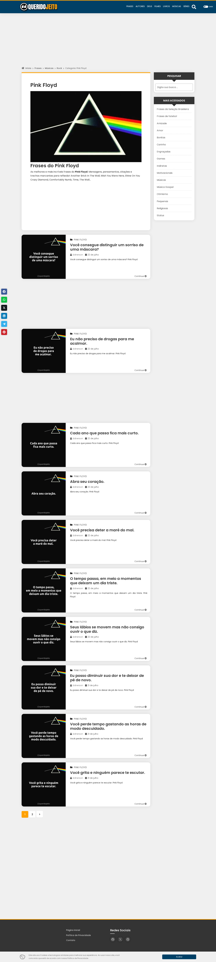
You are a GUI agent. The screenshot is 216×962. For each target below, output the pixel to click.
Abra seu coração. (87, 481)
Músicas (49, 68)
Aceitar (179, 957)
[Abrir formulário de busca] (194, 7)
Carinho (161, 144)
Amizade (162, 123)
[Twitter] (4, 308)
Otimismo (162, 194)
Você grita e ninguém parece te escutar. (107, 772)
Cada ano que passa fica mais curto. (104, 433)
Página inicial (73, 930)
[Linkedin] (4, 316)
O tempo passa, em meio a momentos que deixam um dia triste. (105, 581)
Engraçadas (163, 151)
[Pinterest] (4, 332)
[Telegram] (4, 324)
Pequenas (162, 201)
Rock (59, 68)
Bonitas (161, 137)
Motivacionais (165, 173)
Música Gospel (165, 187)
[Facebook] (4, 292)
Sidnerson (78, 254)
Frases (38, 68)
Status (160, 215)
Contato (70, 940)
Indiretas (162, 166)
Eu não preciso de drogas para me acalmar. (102, 341)
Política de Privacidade (78, 935)
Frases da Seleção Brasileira (173, 109)
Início (28, 68)
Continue (139, 276)
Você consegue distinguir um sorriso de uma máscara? (107, 247)
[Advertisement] (108, 42)
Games (161, 158)
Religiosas (162, 208)
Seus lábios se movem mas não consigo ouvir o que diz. (107, 629)
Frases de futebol (167, 116)
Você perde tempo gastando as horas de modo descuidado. (108, 726)
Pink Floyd (80, 239)
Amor (160, 130)
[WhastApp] (4, 300)
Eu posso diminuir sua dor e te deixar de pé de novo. (107, 678)
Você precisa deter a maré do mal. (102, 530)
